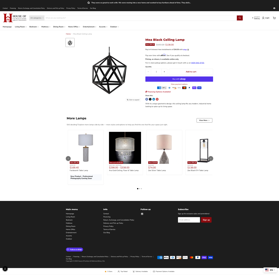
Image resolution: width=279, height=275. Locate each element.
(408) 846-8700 (197, 63)
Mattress (45, 27)
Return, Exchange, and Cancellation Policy (31, 8)
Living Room (20, 27)
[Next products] (210, 158)
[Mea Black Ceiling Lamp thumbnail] (70, 42)
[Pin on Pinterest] (157, 99)
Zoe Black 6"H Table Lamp (197, 170)
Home (68, 34)
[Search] (240, 17)
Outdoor (113, 27)
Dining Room (58, 27)
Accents (102, 27)
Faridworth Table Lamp (79, 170)
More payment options (179, 84)
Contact (5, 8)
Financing (13, 8)
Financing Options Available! (159, 92)
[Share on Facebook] (146, 99)
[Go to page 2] (139, 188)
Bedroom (33, 27)
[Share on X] (150, 99)
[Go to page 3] (141, 188)
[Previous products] (68, 158)
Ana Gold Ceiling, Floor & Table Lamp (124, 170)
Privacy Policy (70, 8)
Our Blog (93, 8)
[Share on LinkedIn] (153, 99)
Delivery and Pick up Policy (55, 8)
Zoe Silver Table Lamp (157, 170)
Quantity (148, 67)
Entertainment (89, 27)
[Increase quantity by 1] (164, 72)
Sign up (206, 220)
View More (203, 120)
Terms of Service (82, 8)
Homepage (7, 27)
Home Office (73, 27)
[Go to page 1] (137, 188)
